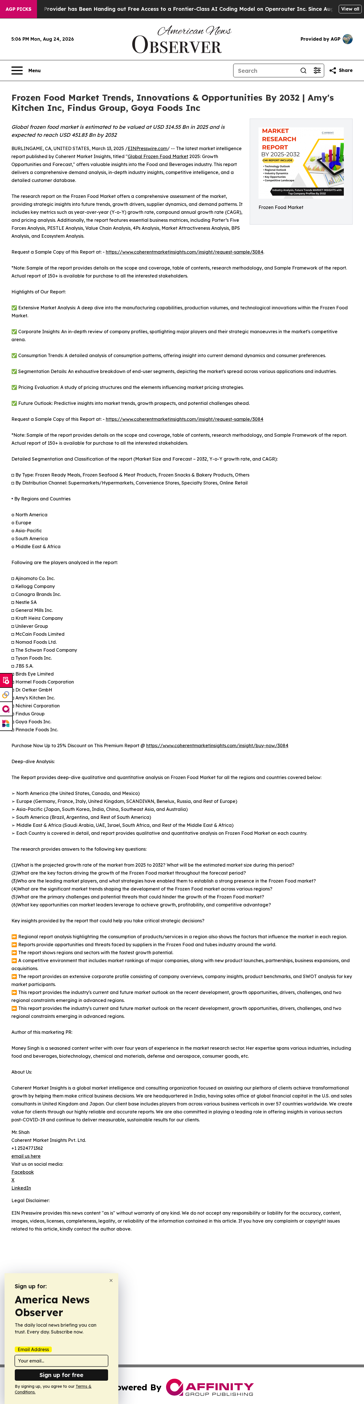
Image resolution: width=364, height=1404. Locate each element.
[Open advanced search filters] (317, 70)
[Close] (111, 1280)
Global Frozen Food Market (158, 156)
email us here (26, 1156)
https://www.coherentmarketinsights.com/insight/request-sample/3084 (184, 252)
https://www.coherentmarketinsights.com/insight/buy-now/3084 (217, 745)
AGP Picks (18, 9)
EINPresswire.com (147, 148)
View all (350, 9)
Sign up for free (61, 1374)
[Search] (303, 70)
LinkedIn (21, 1188)
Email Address (33, 1349)
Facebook (22, 1172)
